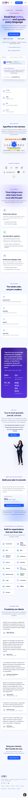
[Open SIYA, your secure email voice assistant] (25, 794)
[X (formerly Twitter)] (6, 783)
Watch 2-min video (8, 38)
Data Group (12, 779)
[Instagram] (4, 783)
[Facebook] (1, 783)
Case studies (4, 788)
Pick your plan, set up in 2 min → (14, 505)
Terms (3, 780)
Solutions (8, 786)
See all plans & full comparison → (18, 514)
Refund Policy (8, 780)
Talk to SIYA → (14, 435)
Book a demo (21, 38)
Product (2, 786)
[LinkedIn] (8, 783)
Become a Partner (11, 788)
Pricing (17, 786)
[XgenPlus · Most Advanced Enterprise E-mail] (5, 2)
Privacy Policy (24, 779)
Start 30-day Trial (14, 34)
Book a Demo (19, 2)
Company (22, 786)
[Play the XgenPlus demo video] (14, 144)
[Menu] (25, 2)
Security (12, 786)
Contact (18, 788)
